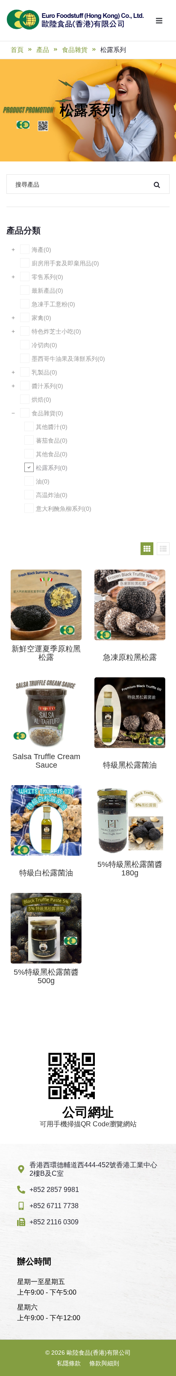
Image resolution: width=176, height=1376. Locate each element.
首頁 (17, 49)
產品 (42, 49)
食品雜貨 (75, 49)
